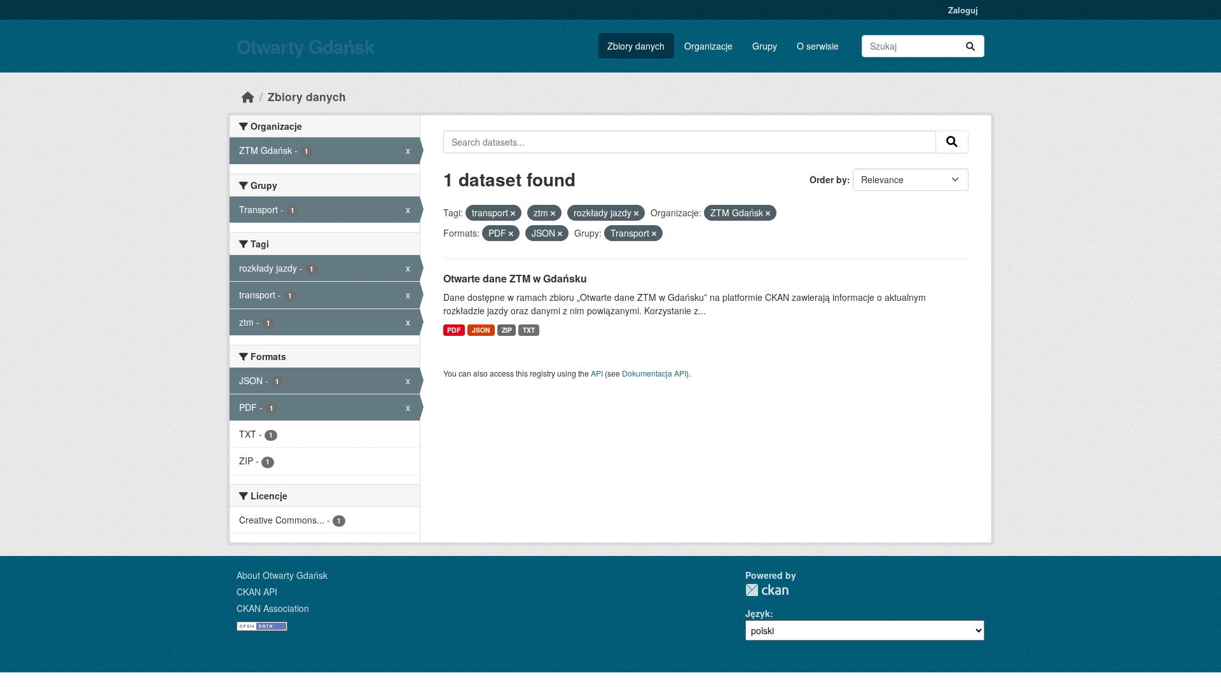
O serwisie (818, 45)
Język (757, 613)
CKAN (767, 590)
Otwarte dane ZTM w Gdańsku (515, 278)
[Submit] (970, 46)
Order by (828, 179)
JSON (481, 330)
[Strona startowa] (248, 96)
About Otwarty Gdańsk (282, 575)
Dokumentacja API (654, 373)
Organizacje (708, 45)
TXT (529, 330)
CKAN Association (273, 608)
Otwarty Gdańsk (306, 46)
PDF (453, 330)
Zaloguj (963, 10)
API (597, 373)
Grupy (764, 45)
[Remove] (513, 213)
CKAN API (257, 591)
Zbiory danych (636, 45)
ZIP (507, 330)
